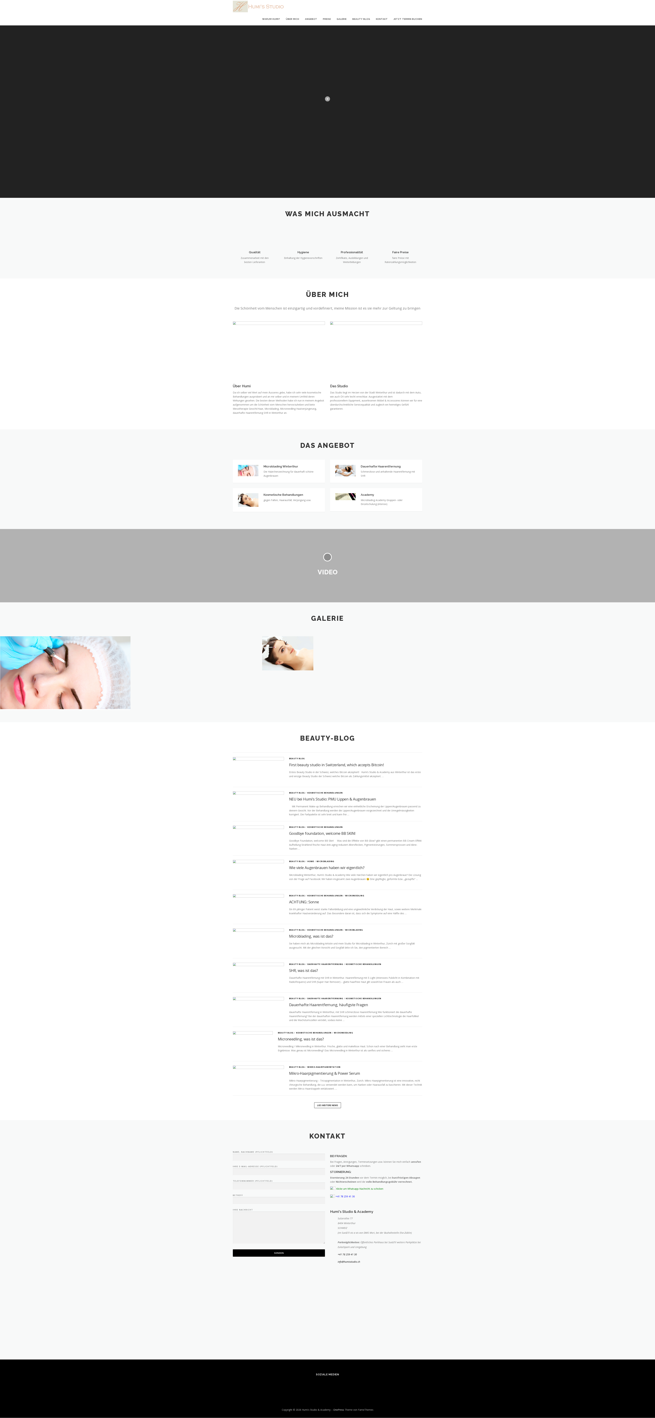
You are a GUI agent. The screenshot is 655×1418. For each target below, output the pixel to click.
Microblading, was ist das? (311, 936)
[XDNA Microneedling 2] (589, 635)
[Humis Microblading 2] (589, 633)
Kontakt (382, 19)
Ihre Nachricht (243, 1209)
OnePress (338, 1409)
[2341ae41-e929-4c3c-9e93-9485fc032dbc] (458, 633)
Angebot (311, 19)
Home (310, 861)
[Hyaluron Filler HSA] (327, 653)
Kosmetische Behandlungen (325, 792)
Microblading (325, 861)
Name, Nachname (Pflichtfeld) (253, 1152)
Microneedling (354, 895)
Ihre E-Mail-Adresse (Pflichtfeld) (255, 1166)
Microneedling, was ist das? (301, 1038)
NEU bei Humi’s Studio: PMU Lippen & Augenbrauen (332, 799)
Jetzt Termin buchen (408, 19)
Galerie (342, 19)
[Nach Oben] (641, 1402)
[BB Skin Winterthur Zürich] (327, 633)
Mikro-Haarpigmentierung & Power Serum (324, 1073)
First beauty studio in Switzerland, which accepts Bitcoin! (336, 764)
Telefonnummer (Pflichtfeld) (253, 1181)
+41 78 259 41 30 (347, 1254)
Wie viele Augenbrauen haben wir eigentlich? (326, 867)
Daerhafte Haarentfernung (325, 964)
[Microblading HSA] (589, 634)
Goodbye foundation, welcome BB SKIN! (322, 833)
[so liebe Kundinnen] (196, 636)
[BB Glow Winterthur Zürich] (196, 634)
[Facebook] (323, 1383)
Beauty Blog (361, 19)
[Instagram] (332, 1383)
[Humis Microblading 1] (196, 633)
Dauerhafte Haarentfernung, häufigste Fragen (328, 1004)
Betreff (238, 1195)
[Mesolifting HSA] (327, 635)
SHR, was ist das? (303, 970)
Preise (327, 19)
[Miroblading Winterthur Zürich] (327, 634)
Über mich (292, 19)
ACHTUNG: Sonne (304, 901)
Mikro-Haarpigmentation (323, 1067)
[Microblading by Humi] (196, 635)
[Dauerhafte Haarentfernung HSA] (458, 636)
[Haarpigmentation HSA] (458, 634)
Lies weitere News (327, 1105)
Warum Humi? (271, 19)
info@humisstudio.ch (349, 1261)
